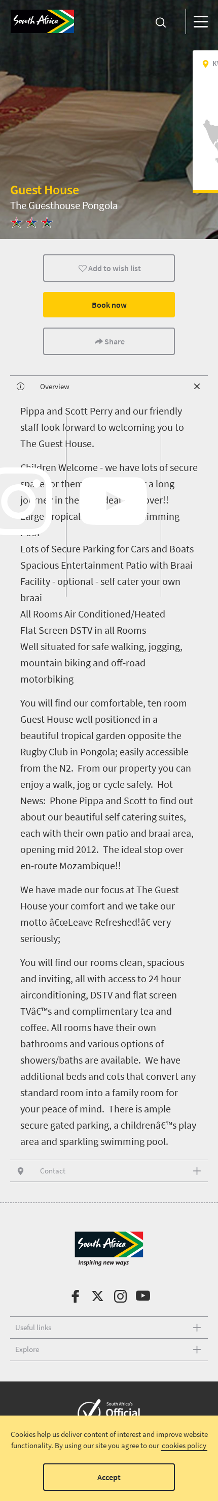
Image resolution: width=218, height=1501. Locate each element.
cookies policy (184, 1445)
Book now (109, 305)
